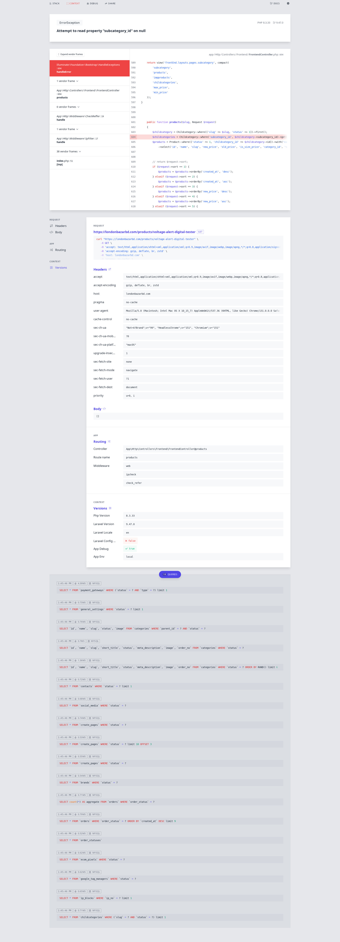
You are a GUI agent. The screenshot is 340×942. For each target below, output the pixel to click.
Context (55, 261)
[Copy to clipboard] (279, 239)
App (52, 243)
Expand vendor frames (72, 54)
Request (55, 219)
